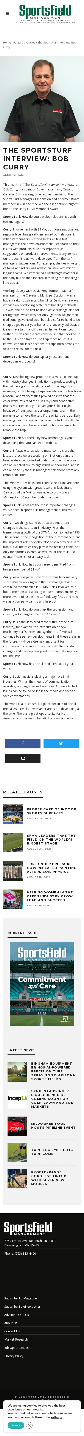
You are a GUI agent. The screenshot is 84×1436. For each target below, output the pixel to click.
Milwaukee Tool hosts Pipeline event (53, 1126)
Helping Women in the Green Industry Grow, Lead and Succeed (50, 896)
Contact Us (12, 1331)
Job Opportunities (16, 1348)
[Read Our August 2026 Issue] (42, 984)
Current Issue (22, 933)
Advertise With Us (16, 1315)
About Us (10, 1323)
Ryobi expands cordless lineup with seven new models (48, 1178)
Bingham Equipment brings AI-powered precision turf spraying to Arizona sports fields (53, 1071)
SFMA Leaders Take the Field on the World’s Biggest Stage (51, 839)
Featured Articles (24, 42)
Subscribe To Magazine (20, 1298)
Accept (16, 1425)
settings (56, 1417)
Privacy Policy (13, 1356)
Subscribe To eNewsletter (22, 1306)
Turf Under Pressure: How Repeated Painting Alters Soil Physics (51, 868)
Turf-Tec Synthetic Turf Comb (52, 1152)
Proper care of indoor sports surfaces (51, 811)
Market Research (16, 1339)
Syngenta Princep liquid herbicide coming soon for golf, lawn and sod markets (52, 1099)
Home (7, 42)
